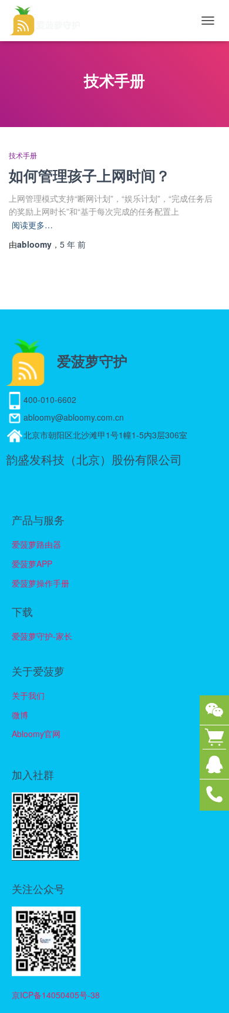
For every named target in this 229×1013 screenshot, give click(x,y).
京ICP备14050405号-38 (56, 995)
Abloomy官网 (36, 733)
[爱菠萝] (49, 20)
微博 (20, 715)
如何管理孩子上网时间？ (89, 175)
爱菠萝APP (32, 563)
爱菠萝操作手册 (40, 583)
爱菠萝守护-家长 (42, 636)
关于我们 (28, 695)
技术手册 (23, 156)
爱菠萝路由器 (36, 544)
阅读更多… (32, 225)
